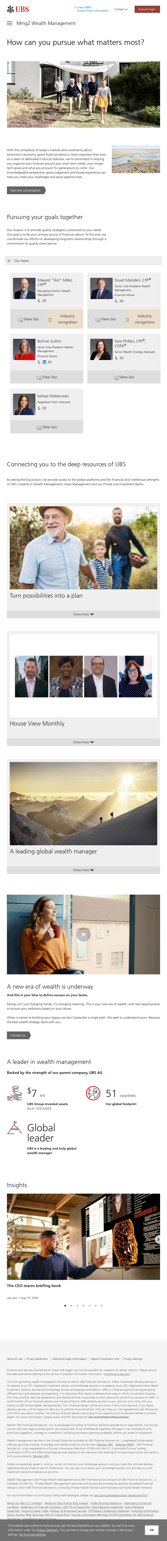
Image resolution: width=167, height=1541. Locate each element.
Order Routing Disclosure (106, 1503)
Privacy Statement (47, 1530)
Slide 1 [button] (65, 1306)
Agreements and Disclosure (39, 1519)
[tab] (65, 1306)
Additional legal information (69, 1359)
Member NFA (41, 1456)
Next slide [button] (155, 1240)
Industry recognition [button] (70, 319)
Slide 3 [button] (77, 1306)
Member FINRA (125, 1444)
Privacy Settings (132, 1359)
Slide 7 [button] (102, 1306)
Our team (21, 260)
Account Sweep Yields (34, 1511)
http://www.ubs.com (117, 1374)
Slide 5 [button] (90, 1306)
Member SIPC (105, 1444)
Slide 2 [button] (71, 1306)
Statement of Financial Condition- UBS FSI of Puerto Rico (55, 1507)
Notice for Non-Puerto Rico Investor (66, 1503)
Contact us (120, 9)
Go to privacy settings (32, 1534)
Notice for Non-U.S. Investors (24, 1503)
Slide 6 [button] (96, 1306)
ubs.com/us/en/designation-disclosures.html (120, 1495)
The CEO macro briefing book (34, 1285)
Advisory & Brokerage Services (68, 1511)
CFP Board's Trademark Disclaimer (108, 1511)
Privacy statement (37, 1359)
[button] (44, 299)
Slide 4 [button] (83, 1306)
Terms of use (14, 1359)
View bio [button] (35, 321)
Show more (83, 615)
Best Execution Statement (107, 1507)
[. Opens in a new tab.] (18, 9)
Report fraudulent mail (105, 1359)
